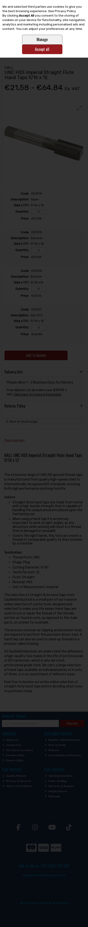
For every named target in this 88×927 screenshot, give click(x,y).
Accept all (42, 49)
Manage (42, 39)
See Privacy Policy (62, 11)
